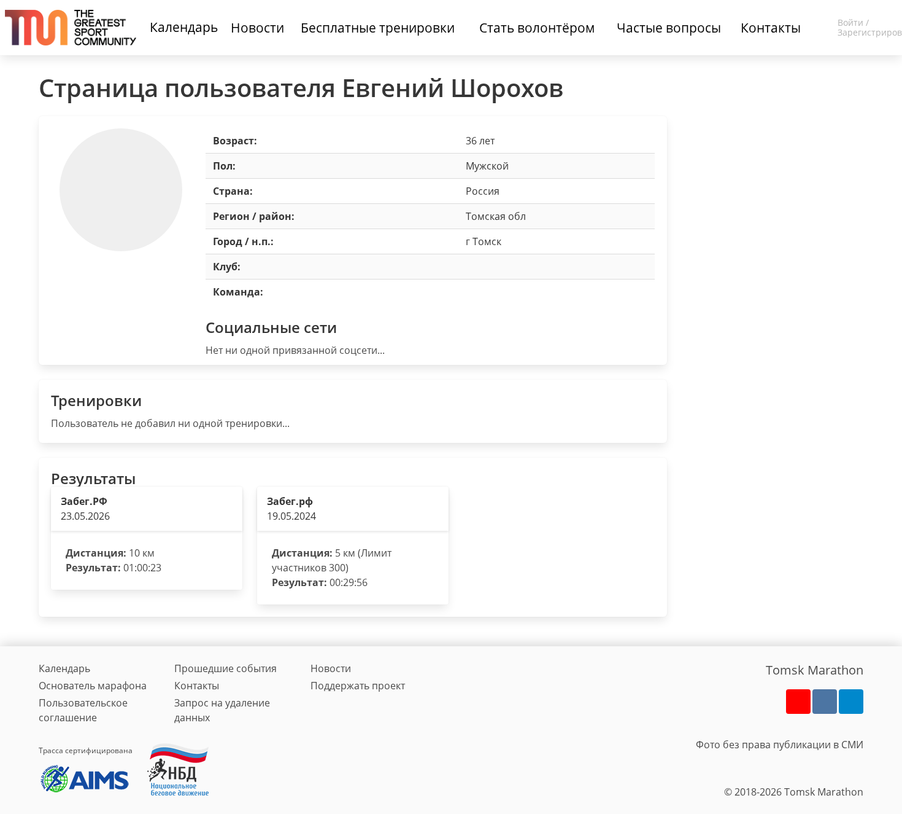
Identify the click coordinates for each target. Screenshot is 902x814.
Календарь (184, 27)
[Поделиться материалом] (851, 701)
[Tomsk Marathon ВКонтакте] (824, 701)
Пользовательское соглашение (83, 710)
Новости (330, 668)
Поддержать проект (357, 685)
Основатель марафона (93, 685)
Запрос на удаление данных (222, 710)
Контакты (196, 685)
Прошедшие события (225, 668)
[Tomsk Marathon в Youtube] (798, 701)
